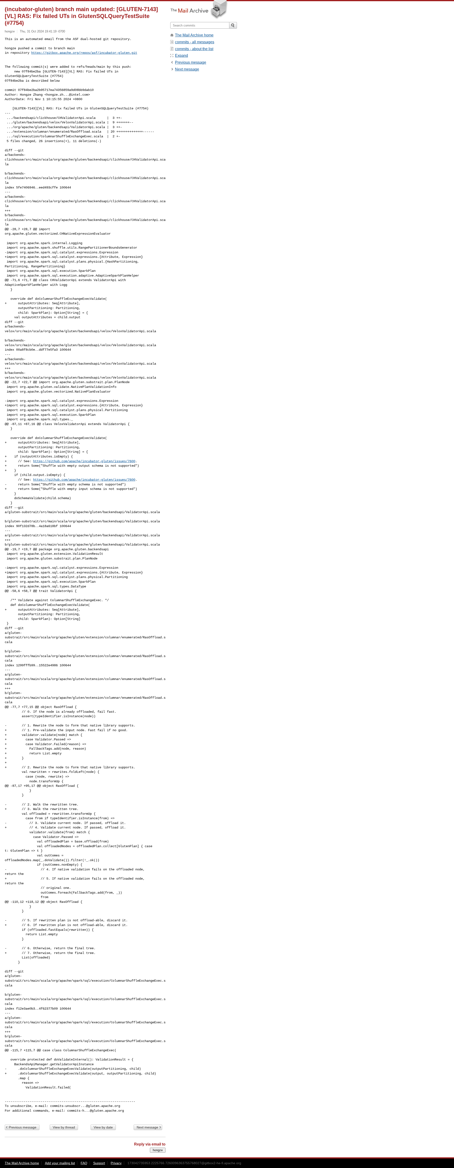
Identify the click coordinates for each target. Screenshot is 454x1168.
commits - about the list (194, 49)
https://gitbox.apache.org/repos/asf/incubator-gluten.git (84, 53)
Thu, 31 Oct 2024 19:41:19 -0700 (42, 31)
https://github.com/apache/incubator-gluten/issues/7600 (84, 461)
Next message (147, 1127)
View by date (103, 1127)
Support (99, 1163)
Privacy (116, 1163)
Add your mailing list (60, 1163)
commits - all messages (194, 42)
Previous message (22, 1127)
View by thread (64, 1127)
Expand (181, 56)
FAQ (84, 1163)
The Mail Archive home (194, 35)
